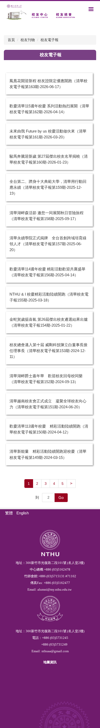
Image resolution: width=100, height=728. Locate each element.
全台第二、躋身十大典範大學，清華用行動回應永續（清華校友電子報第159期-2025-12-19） (47, 187)
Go (61, 497)
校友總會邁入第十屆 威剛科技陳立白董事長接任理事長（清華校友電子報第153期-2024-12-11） (48, 351)
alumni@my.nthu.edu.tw (54, 589)
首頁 (11, 40)
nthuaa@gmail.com (55, 651)
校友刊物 (28, 40)
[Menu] (91, 9)
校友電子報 (49, 40)
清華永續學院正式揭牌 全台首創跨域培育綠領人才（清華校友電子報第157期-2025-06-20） (47, 244)
